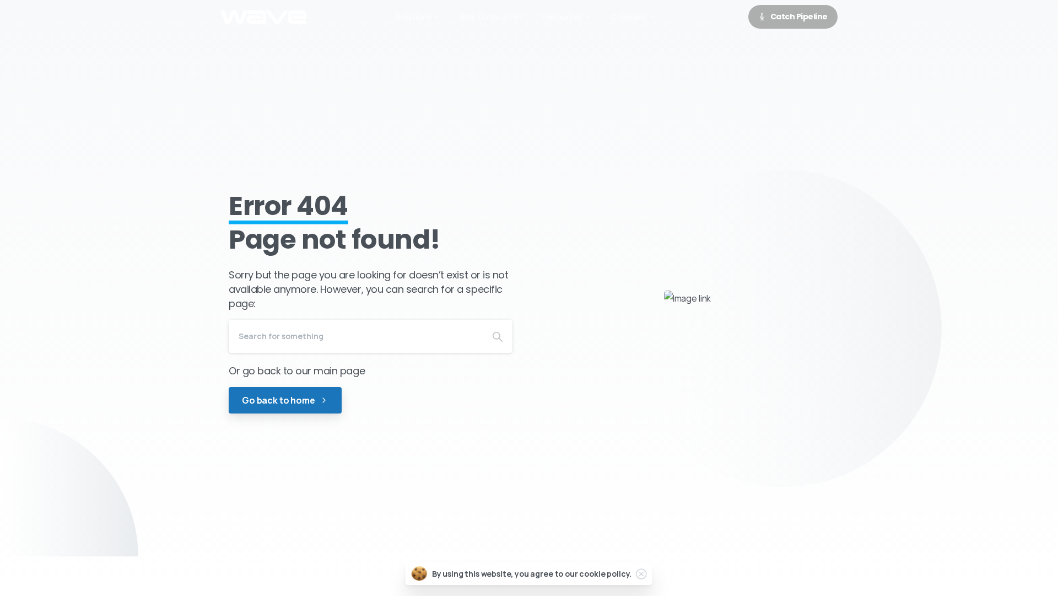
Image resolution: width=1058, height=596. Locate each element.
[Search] (497, 336)
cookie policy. (605, 573)
